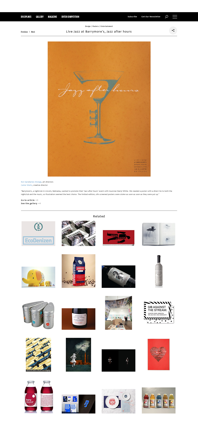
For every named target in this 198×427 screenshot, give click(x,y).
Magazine (52, 17)
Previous (24, 32)
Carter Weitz (26, 185)
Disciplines (26, 17)
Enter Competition (70, 17)
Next (33, 32)
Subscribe (132, 16)
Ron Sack (25, 182)
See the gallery (29, 203)
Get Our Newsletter (151, 16)
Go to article (28, 200)
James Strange (35, 182)
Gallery (40, 17)
